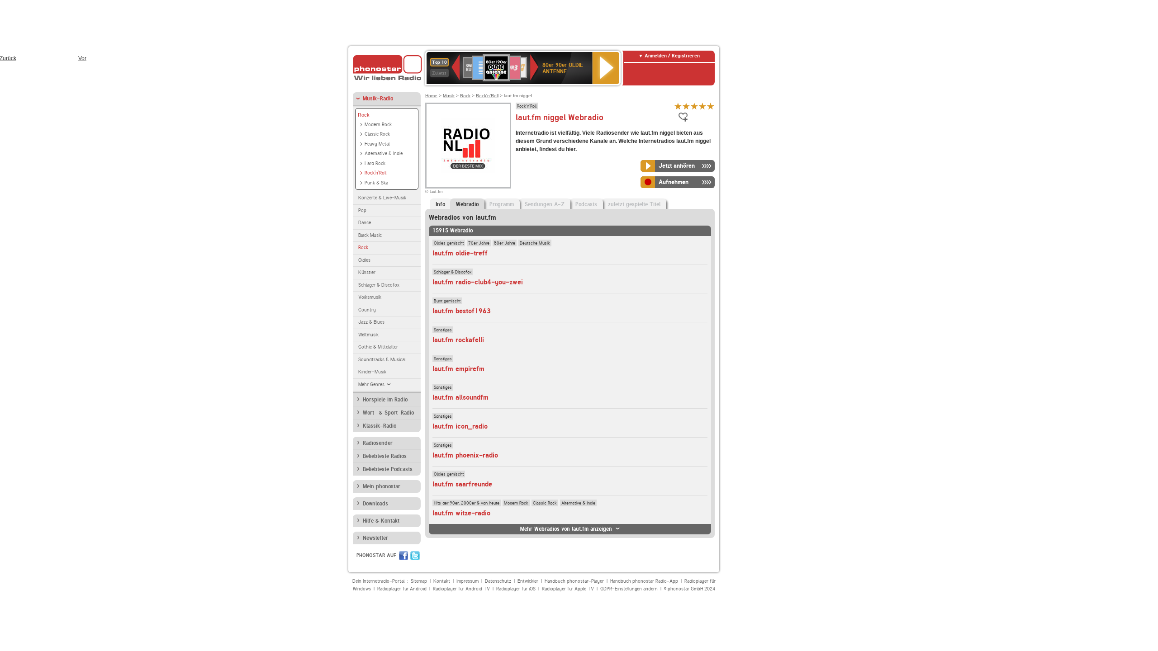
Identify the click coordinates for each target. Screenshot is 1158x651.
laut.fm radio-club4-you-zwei (477, 282)
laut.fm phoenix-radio (465, 455)
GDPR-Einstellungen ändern (629, 589)
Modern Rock (378, 124)
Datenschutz (498, 581)
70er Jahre (478, 242)
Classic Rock (377, 134)
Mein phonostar (381, 486)
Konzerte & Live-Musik (382, 198)
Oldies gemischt (449, 242)
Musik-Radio (378, 98)
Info (440, 204)
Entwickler (527, 581)
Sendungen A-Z (545, 204)
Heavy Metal (377, 144)
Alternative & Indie (384, 153)
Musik (449, 95)
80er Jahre (504, 242)
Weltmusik (368, 335)
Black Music (370, 235)
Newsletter (375, 538)
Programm (501, 204)
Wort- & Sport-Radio (388, 413)
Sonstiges (443, 329)
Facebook (403, 555)
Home (431, 95)
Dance (364, 223)
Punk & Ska (376, 183)
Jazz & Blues (371, 322)
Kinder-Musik (372, 372)
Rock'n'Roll (375, 173)
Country (367, 310)
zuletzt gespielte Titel (634, 204)
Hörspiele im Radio (385, 399)
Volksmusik (369, 297)
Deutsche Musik (535, 242)
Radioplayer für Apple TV (568, 589)
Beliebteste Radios (385, 456)
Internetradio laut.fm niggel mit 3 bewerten (694, 106)
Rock (364, 115)
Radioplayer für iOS (516, 589)
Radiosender (378, 443)
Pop (362, 210)
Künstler (366, 272)
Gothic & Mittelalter (378, 347)
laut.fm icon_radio (460, 426)
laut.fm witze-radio (461, 513)
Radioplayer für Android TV (461, 589)
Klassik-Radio (379, 426)
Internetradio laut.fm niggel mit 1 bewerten (678, 106)
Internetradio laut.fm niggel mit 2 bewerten (686, 106)
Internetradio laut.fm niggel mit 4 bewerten (702, 106)
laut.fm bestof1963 (461, 311)
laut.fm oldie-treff (460, 253)
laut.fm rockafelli (458, 340)
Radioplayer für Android (402, 589)
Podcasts (586, 204)
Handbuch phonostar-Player (574, 581)
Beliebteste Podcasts (388, 469)
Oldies (364, 260)
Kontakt (441, 581)
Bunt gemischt (447, 300)
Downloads (375, 503)
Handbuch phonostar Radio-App (644, 581)
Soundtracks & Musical (381, 360)
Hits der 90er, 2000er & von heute (466, 502)
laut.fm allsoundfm (460, 397)
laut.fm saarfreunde (462, 484)
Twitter (415, 555)
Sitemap (419, 581)
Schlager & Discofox (378, 285)
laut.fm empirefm (458, 369)
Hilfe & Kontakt (381, 521)
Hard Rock (375, 163)
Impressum (467, 581)
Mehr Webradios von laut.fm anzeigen (566, 529)
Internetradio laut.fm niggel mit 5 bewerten (711, 106)
